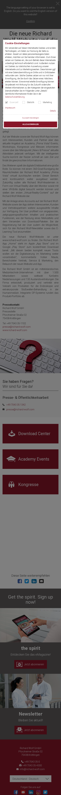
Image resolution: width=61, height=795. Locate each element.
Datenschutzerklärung (15, 97)
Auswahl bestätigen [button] (30, 118)
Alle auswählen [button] (31, 124)
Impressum (10, 108)
